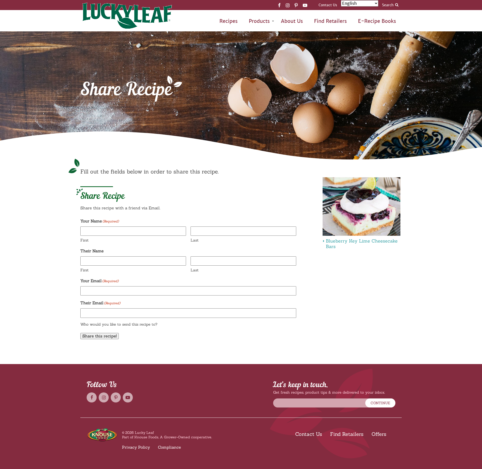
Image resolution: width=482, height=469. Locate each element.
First (84, 240)
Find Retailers (330, 21)
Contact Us (328, 5)
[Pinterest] (296, 5)
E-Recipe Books (377, 21)
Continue (380, 403)
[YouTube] (305, 5)
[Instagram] (287, 5)
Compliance (169, 447)
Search (388, 5)
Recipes (228, 21)
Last (195, 240)
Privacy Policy (136, 447)
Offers (379, 434)
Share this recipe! (99, 335)
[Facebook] (279, 5)
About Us (292, 21)
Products (259, 21)
